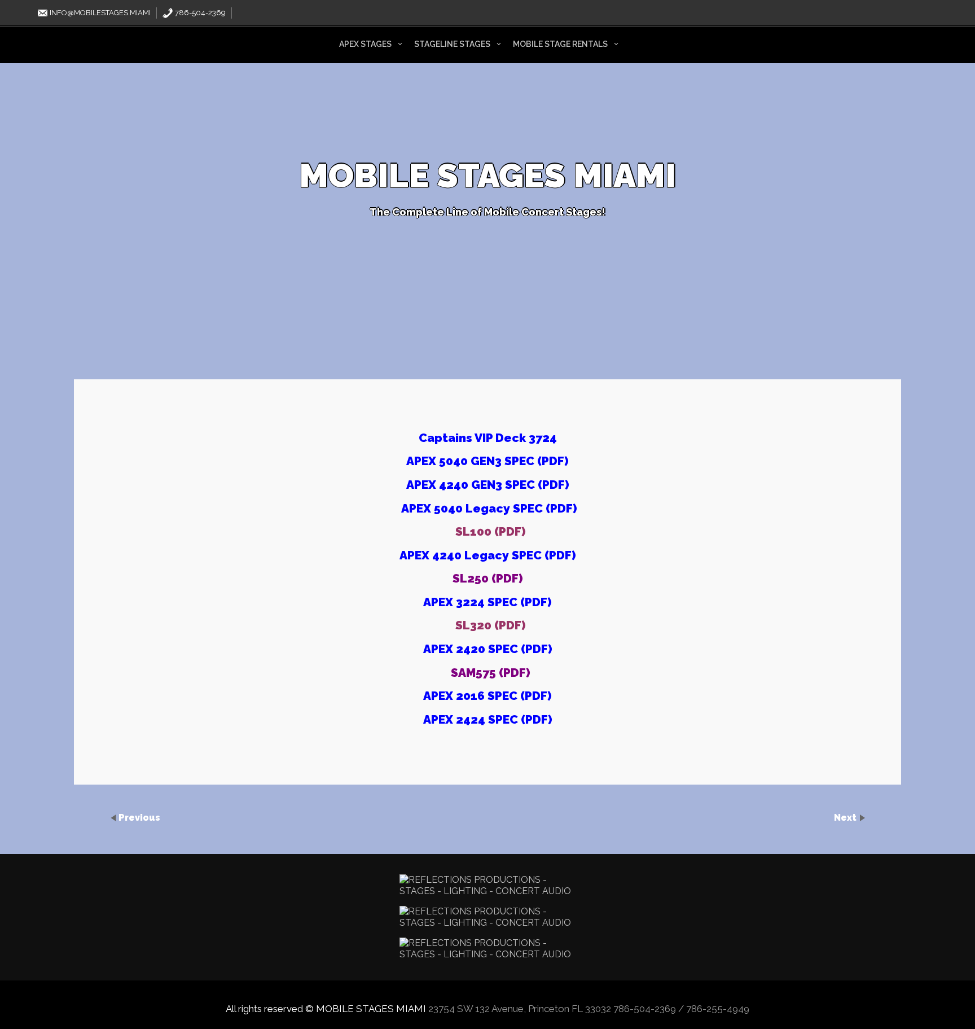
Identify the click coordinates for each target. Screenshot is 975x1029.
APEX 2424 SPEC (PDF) (487, 719)
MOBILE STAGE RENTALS (560, 44)
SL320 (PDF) (490, 625)
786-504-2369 (199, 12)
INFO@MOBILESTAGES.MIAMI (99, 12)
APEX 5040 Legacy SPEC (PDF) (489, 508)
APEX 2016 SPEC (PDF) (487, 696)
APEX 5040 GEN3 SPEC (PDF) (487, 461)
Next (846, 817)
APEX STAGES (365, 44)
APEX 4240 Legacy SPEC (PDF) (487, 555)
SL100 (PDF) (490, 531)
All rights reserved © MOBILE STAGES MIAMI (326, 1008)
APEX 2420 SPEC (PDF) (487, 649)
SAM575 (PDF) (490, 672)
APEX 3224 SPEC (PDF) (487, 602)
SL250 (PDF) (488, 578)
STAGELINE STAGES (452, 44)
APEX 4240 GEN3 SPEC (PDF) (487, 485)
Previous (139, 817)
